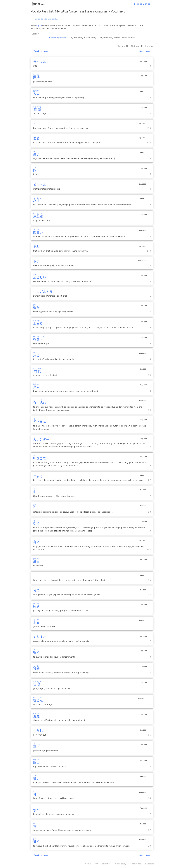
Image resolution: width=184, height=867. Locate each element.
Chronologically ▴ (57, 37)
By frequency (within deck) (83, 37)
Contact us (105, 863)
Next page (144, 51)
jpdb (36, 4)
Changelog (149, 863)
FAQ (96, 863)
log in (39, 25)
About (88, 863)
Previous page (41, 51)
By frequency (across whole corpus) (117, 37)
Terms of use (135, 863)
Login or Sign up (142, 3)
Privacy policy (120, 863)
